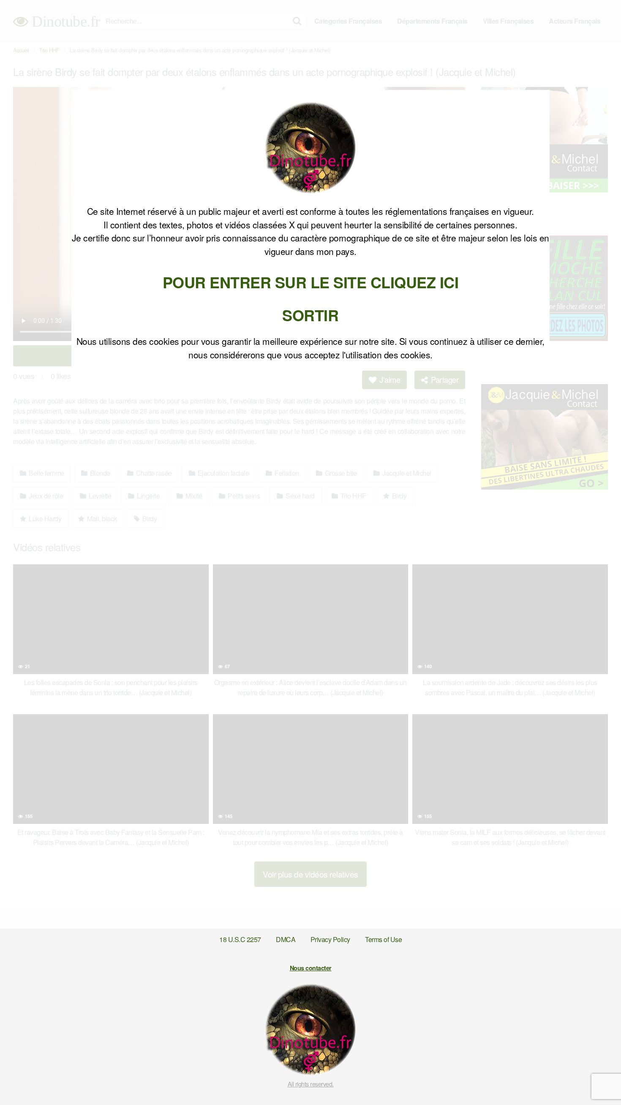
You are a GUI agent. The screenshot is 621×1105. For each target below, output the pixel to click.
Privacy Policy (330, 939)
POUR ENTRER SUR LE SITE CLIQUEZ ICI (311, 282)
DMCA (285, 939)
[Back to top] (598, 1078)
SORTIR (310, 315)
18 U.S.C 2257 (240, 939)
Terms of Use (383, 939)
